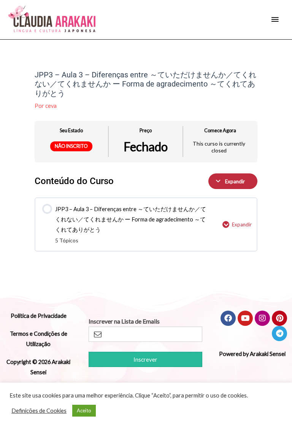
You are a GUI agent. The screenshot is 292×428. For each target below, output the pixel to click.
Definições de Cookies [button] (39, 410)
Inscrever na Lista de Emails (124, 321)
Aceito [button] (84, 410)
